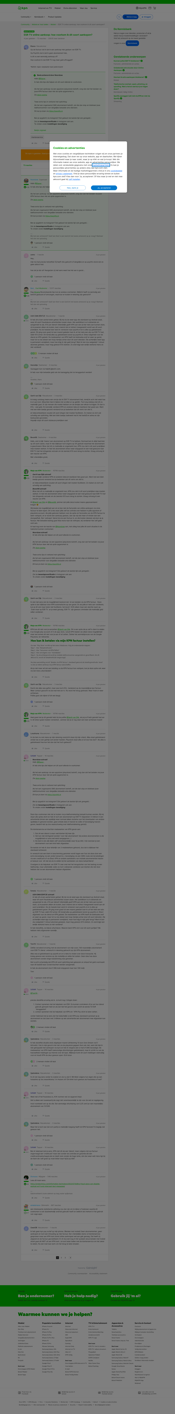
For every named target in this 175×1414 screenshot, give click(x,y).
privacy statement (64, 173)
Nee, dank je (72, 188)
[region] (88, 167)
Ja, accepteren (104, 188)
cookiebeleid (116, 171)
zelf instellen (74, 179)
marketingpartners (101, 165)
